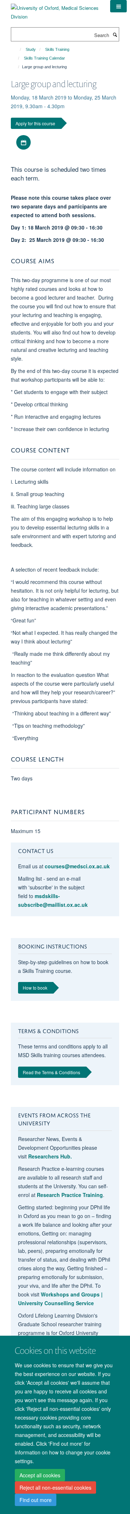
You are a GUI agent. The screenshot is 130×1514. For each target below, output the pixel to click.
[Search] (115, 34)
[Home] (17, 49)
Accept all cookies (40, 1475)
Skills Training (57, 49)
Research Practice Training (70, 1194)
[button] (118, 6)
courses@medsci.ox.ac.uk (77, 866)
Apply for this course (35, 123)
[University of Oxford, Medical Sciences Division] (55, 9)
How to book (35, 988)
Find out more (36, 1499)
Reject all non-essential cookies (55, 1487)
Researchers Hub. (50, 1156)
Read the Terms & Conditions (51, 1072)
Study (31, 49)
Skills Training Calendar (44, 58)
